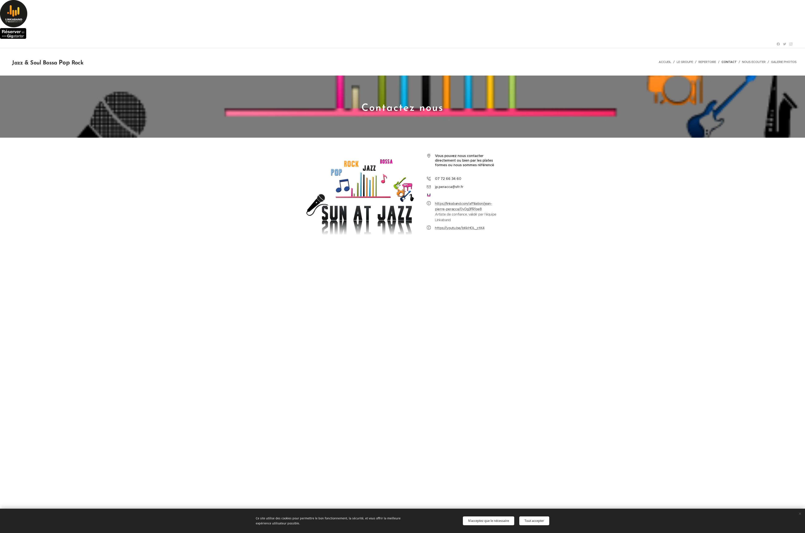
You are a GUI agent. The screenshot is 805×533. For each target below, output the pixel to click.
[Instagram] (790, 44)
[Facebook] (778, 44)
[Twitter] (784, 44)
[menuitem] (666, 62)
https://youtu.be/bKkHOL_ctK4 (460, 228)
